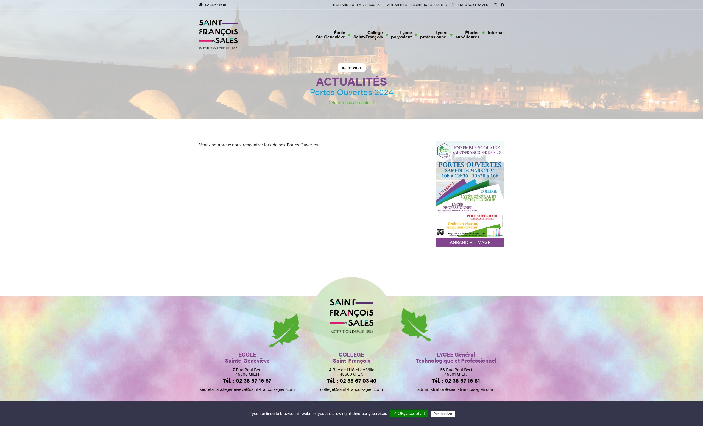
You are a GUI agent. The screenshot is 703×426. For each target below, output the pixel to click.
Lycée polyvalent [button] (401, 34)
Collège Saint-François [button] (368, 34)
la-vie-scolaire (370, 4)
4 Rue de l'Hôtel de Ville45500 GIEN (351, 371)
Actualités (397, 4)
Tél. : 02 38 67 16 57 (247, 380)
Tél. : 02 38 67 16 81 (456, 380)
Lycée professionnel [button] (433, 34)
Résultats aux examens (469, 4)
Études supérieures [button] (467, 34)
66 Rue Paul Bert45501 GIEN (456, 371)
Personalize (442, 414)
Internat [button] (496, 32)
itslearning (343, 4)
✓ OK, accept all (409, 413)
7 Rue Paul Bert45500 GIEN (247, 371)
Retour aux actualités (351, 102)
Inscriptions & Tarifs (428, 4)
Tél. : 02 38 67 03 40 (351, 380)
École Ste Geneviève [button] (330, 34)
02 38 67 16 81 (215, 4)
